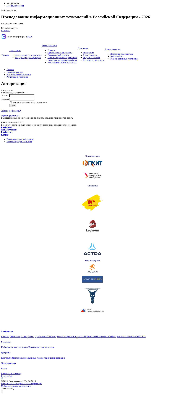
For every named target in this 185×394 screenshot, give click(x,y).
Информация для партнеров (28, 57)
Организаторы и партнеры (60, 53)
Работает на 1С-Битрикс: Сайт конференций (21, 383)
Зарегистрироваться (10, 115)
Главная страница (15, 72)
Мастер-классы (90, 55)
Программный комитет (58, 55)
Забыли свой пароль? (11, 111)
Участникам (15, 50)
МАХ (30, 37)
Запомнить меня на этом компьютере (29, 102)
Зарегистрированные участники (62, 57)
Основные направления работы (62, 60)
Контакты (5, 30)
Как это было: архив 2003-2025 (62, 62)
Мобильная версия (15, 6)
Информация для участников (28, 55)
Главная (5, 55)
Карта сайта (6, 376)
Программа (83, 48)
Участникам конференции (19, 74)
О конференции (49, 45)
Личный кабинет (113, 49)
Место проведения (8, 363)
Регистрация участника (17, 77)
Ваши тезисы (116, 56)
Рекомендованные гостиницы (124, 59)
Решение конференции (93, 60)
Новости (52, 50)
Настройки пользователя (121, 54)
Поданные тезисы (91, 57)
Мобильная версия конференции (16, 386)
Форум (4, 368)
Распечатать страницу (11, 373)
